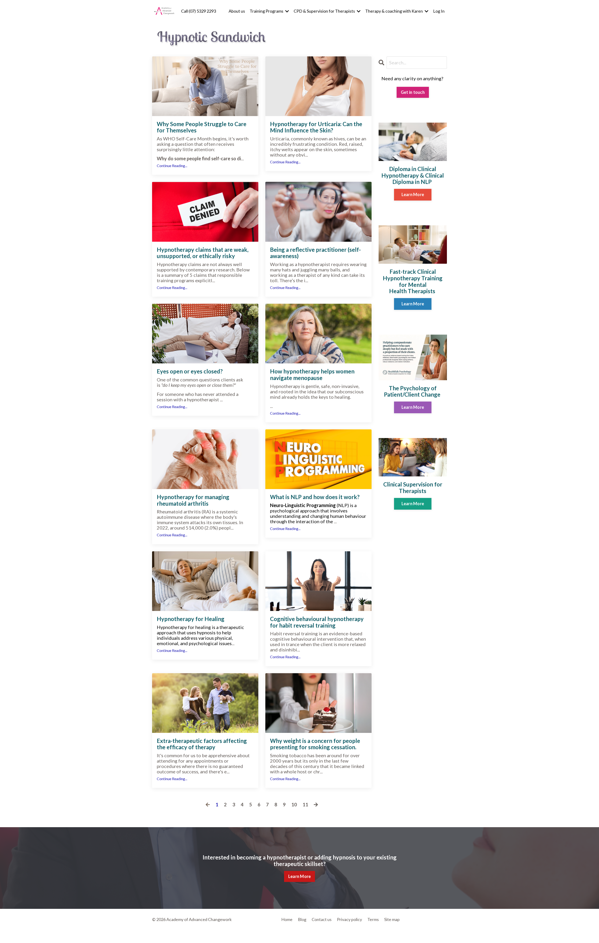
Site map (392, 919)
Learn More (413, 194)
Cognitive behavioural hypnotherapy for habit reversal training (317, 622)
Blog (302, 919)
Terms (373, 919)
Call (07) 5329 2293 (198, 11)
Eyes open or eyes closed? (190, 371)
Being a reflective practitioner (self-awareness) (315, 252)
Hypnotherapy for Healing (190, 619)
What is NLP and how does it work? (315, 497)
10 (294, 804)
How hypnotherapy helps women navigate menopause (312, 374)
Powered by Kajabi (433, 932)
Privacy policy (349, 919)
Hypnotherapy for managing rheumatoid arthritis (193, 500)
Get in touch (413, 92)
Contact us (322, 919)
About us (237, 11)
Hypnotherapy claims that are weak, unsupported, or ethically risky (202, 252)
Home (286, 919)
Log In (439, 11)
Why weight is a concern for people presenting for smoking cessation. (315, 744)
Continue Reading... (172, 166)
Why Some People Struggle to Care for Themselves (201, 127)
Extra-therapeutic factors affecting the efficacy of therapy (202, 744)
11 (305, 804)
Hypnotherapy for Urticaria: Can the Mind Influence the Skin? (316, 127)
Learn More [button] (299, 876)
